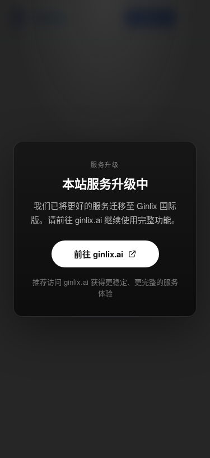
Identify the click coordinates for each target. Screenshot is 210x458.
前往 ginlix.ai (98, 254)
